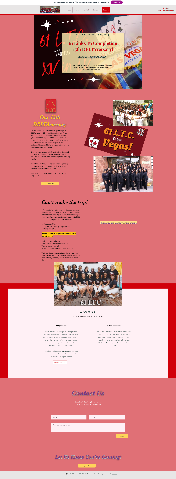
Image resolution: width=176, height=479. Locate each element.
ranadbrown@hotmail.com (57, 243)
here (88, 70)
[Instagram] (67, 474)
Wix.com (114, 474)
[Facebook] (64, 474)
